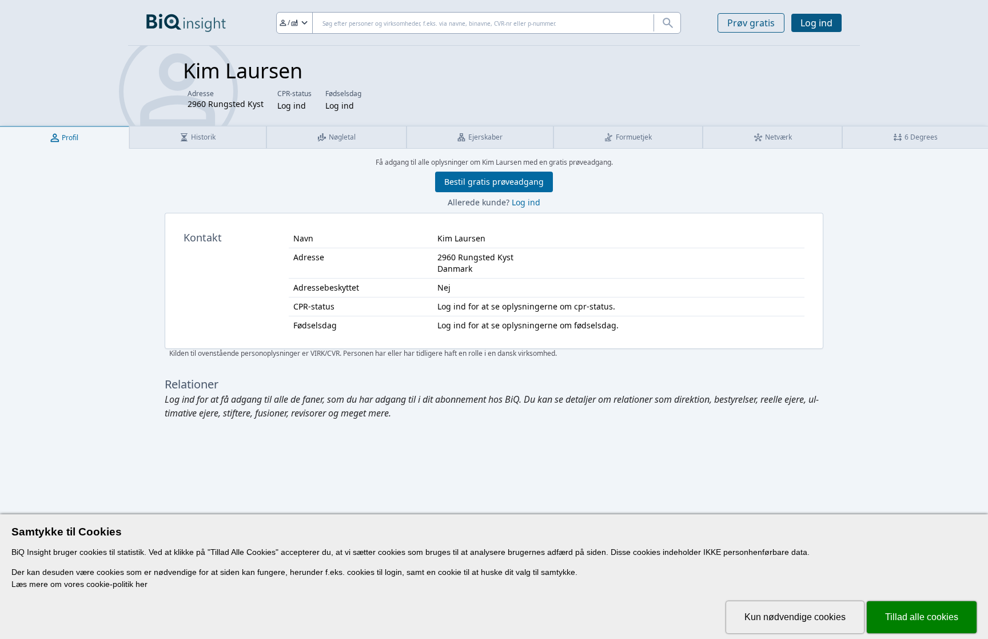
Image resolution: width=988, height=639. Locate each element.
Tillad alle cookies (921, 617)
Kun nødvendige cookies (795, 617)
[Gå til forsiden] (186, 23)
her (142, 584)
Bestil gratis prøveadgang (494, 181)
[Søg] (667, 22)
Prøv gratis (751, 23)
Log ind (816, 23)
